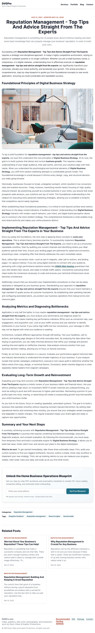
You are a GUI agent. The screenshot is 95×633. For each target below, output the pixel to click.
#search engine (54, 516)
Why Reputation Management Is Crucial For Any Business (67, 542)
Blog (82, 4)
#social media (68, 516)
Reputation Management (23, 512)
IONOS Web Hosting (64, 266)
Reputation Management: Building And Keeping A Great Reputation (24, 578)
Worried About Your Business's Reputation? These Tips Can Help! (21, 542)
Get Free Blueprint (78, 491)
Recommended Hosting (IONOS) (63, 621)
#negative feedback (16, 516)
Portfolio (74, 4)
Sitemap (80, 619)
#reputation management (36, 516)
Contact (89, 4)
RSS (73, 619)
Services (64, 4)
